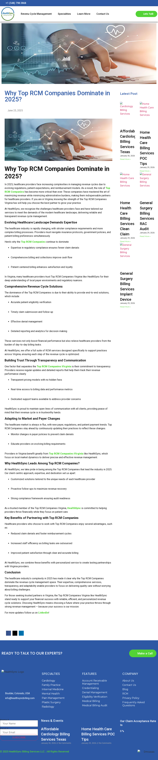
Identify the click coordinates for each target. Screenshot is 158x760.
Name (4, 720)
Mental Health (51, 693)
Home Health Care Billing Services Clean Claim (127, 218)
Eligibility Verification (94, 696)
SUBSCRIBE (19, 737)
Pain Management (53, 698)
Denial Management (94, 692)
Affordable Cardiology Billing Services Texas (129, 141)
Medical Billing (91, 701)
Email (4, 728)
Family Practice (51, 685)
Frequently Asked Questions (133, 704)
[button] (8, 633)
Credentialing (90, 688)
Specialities (64, 13)
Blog (125, 689)
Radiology (48, 706)
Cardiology (48, 680)
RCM (125, 693)
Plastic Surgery (51, 702)
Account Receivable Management (94, 682)
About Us (128, 680)
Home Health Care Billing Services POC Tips (147, 148)
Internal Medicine (53, 689)
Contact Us (102, 13)
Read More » (125, 159)
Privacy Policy (130, 698)
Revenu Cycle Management (36, 13)
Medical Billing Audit (94, 705)
